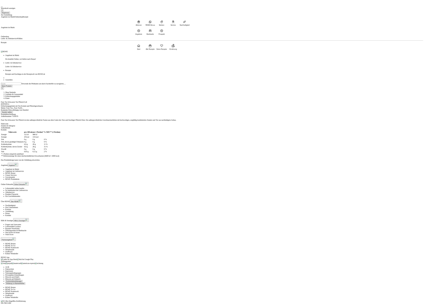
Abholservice (10, 192)
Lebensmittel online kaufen (14, 188)
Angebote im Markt (12, 169)
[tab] (212, 124)
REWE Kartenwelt (12, 248)
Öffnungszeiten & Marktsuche (15, 230)
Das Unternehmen (11, 207)
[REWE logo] (4, 51)
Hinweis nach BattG (12, 277)
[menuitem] (138, 23)
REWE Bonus (10, 173)
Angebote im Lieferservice (14, 171)
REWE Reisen (10, 244)
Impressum (9, 271)
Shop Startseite (10, 92)
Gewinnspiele (10, 177)
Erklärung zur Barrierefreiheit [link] (15, 283)
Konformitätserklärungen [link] (14, 281)
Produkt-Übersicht (11, 194)
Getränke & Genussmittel (14, 94)
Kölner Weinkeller (11, 254)
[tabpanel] (212, 144)
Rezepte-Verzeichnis (12, 228)
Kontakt (8, 215)
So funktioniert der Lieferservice (16, 190)
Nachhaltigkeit (10, 205)
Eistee (7, 98)
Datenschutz (9, 269)
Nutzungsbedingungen (13, 273)
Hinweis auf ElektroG (13, 279)
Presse (7, 213)
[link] (214, 57)
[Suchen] (65, 84)
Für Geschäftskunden (12, 196)
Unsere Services (11, 175)
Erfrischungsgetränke (12, 96)
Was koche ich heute (12, 232)
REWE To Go (10, 246)
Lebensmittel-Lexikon (13, 226)
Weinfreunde (9, 250)
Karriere (8, 209)
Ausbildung (9, 211)
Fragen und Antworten (13, 224)
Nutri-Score (9, 234)
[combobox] (11, 84)
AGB (7, 267)
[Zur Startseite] (8, 4)
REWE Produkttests (12, 179)
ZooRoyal (8, 252)
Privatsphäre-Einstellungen (14, 275)
